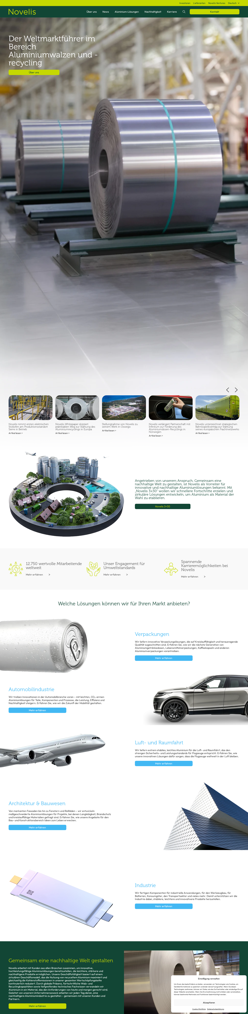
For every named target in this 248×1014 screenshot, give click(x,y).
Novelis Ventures (216, 3)
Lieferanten (199, 3)
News (105, 11)
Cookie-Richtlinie (199, 1009)
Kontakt (214, 11)
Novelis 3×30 (162, 506)
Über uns (92, 11)
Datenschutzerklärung (215, 1009)
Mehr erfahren (34, 574)
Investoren (184, 3)
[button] (233, 3)
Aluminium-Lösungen (127, 11)
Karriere (172, 11)
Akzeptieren (209, 1002)
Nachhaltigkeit (153, 11)
